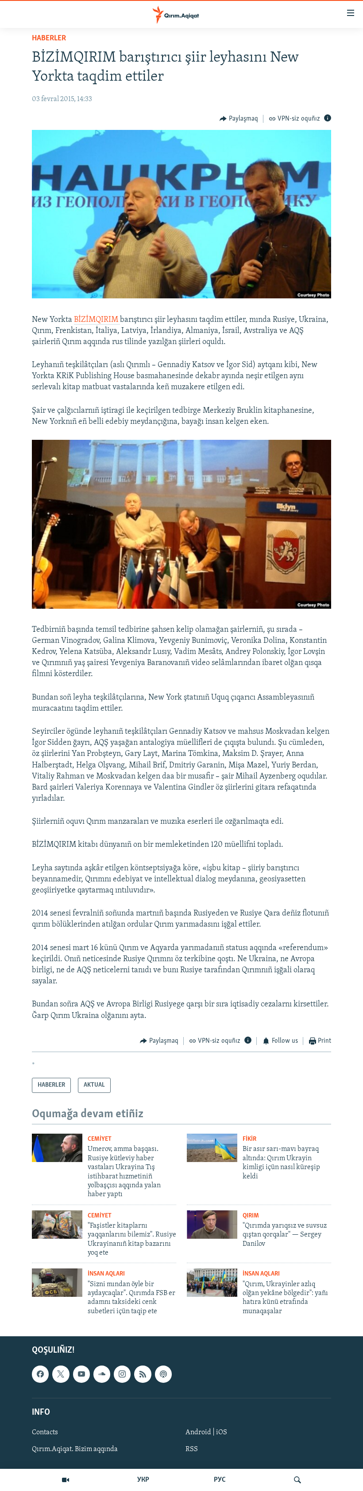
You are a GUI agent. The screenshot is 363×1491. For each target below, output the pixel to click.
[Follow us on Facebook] (40, 1374)
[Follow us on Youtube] (81, 1374)
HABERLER (49, 39)
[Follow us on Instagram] (122, 1374)
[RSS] (142, 1374)
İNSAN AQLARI (106, 1274)
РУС (220, 1479)
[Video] (65, 1480)
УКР (143, 1479)
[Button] (239, 119)
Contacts (45, 1432)
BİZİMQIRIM (97, 320)
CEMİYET (100, 1139)
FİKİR (249, 1139)
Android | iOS (206, 1432)
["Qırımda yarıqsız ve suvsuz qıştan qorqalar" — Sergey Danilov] (212, 1224)
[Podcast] (163, 1374)
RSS (191, 1449)
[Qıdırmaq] (297, 1480)
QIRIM (251, 1216)
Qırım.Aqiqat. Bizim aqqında (75, 1449)
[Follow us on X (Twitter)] (60, 1374)
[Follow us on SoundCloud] (101, 1374)
